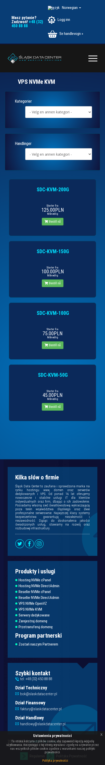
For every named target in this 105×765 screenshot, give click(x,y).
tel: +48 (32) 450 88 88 (36, 679)
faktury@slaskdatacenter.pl (41, 709)
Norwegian (70, 7)
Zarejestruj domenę (33, 621)
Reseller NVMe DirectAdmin (39, 598)
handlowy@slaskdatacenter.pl (42, 724)
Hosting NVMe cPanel (35, 580)
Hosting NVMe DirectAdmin (39, 586)
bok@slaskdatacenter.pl (38, 694)
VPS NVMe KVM (30, 609)
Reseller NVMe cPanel (35, 592)
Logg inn (63, 19)
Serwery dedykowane (34, 615)
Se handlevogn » (71, 33)
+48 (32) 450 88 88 (27, 23)
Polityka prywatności (55, 760)
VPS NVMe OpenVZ (33, 604)
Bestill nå (54, 221)
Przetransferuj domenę (36, 627)
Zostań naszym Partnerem (38, 644)
